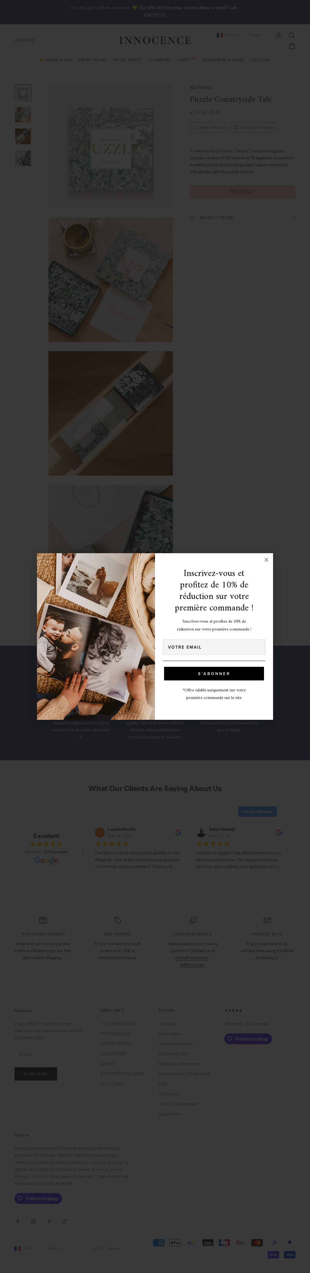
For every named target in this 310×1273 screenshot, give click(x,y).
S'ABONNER (214, 673)
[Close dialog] (266, 559)
